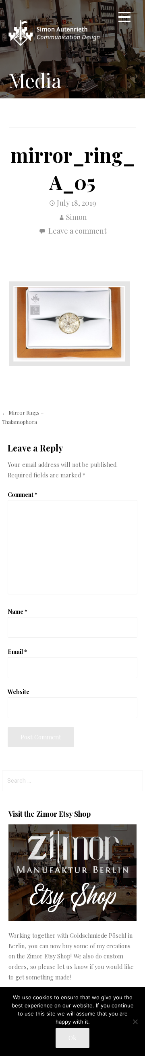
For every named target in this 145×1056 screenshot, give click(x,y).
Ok (72, 1038)
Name (17, 611)
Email (17, 651)
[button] (124, 18)
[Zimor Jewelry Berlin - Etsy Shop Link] (72, 919)
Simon (76, 217)
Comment (22, 494)
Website (18, 692)
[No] (135, 1022)
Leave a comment (77, 231)
